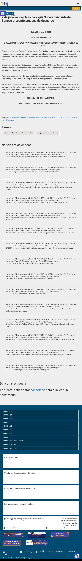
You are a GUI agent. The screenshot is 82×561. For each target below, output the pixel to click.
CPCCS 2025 (7, 415)
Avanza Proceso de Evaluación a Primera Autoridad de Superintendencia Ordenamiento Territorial (40, 233)
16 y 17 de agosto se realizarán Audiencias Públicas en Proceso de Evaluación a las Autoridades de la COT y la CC (41, 219)
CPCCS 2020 (7, 433)
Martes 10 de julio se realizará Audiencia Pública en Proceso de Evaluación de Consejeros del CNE (40, 339)
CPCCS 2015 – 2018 (10, 445)
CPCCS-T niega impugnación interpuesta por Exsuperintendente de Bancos (32, 172)
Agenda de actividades (55, 551)
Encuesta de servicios (70, 518)
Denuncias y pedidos (70, 528)
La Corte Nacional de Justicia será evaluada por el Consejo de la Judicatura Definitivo (36, 157)
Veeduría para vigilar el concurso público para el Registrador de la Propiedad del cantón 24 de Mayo (24, 519)
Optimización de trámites (69, 520)
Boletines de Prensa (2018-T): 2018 (25, 117)
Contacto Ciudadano (70, 525)
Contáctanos (71, 551)
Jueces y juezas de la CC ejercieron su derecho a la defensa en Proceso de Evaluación (36, 202)
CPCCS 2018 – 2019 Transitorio (14, 441)
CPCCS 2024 (7, 419)
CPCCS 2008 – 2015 (10, 448)
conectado (38, 390)
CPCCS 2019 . (8, 437)
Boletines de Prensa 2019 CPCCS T (53, 117)
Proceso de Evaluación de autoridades (18, 133)
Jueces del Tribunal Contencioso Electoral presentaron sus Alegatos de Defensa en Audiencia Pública (39, 188)
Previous (4, 528)
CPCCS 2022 (7, 426)
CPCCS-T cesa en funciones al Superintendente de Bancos (26, 294)
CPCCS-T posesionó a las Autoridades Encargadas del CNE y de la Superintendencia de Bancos (39, 248)
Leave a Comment (8, 15)
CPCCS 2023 (7, 422)
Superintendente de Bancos (48, 133)
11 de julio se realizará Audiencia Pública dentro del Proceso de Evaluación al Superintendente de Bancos (40, 325)
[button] (3, 13)
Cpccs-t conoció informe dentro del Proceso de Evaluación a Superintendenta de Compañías (39, 355)
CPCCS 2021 (7, 430)
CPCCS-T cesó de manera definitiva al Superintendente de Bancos (29, 263)
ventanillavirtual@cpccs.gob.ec (24, 558)
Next (46, 528)
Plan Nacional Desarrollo (69, 523)
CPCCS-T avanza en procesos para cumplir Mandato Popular (27, 370)
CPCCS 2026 (7, 411)
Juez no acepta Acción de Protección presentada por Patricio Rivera (30, 278)
